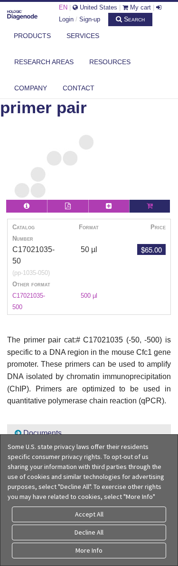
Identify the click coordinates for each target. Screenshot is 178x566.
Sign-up (89, 19)
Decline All (89, 532)
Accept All (89, 514)
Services (82, 35)
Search (133, 19)
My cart (139, 7)
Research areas (44, 62)
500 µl (89, 295)
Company (30, 88)
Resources (110, 62)
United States (97, 7)
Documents (41, 433)
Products (32, 35)
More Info (89, 550)
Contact (78, 88)
